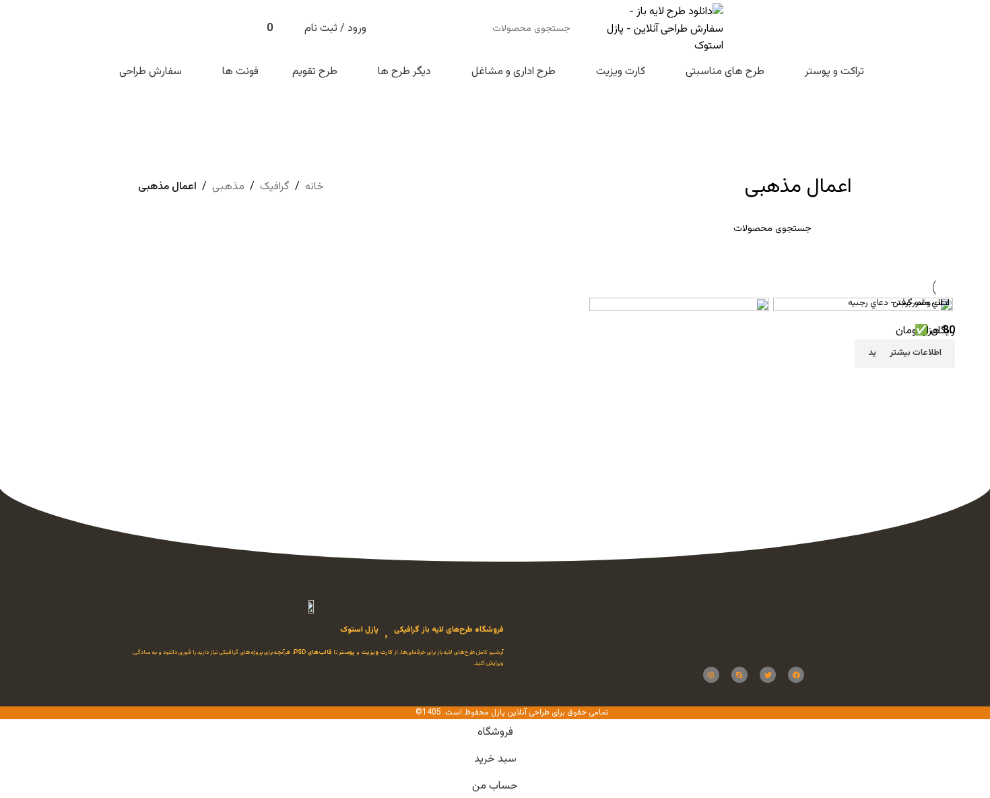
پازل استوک (359, 630)
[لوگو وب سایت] (658, 30)
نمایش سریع (752, 434)
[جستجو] (400, 28)
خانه (314, 186)
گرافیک (275, 186)
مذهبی (228, 186)
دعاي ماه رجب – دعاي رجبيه (899, 303)
